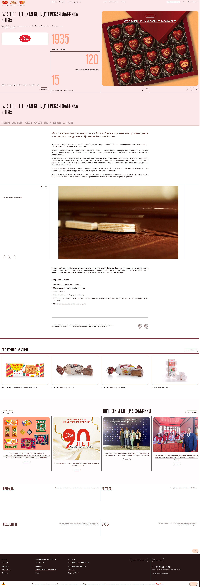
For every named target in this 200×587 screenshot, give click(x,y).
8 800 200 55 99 (161, 567)
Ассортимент (17, 122)
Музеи (37, 573)
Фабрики (111, 2)
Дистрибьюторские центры (79, 563)
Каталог (5, 559)
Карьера (38, 566)
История (47, 122)
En (184, 2)
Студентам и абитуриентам (45, 569)
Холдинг (105, 2)
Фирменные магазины (77, 566)
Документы (68, 122)
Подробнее (159, 584)
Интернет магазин (193, 2)
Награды (57, 122)
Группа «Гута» (73, 573)
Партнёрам (39, 563)
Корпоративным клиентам (45, 559)
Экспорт (71, 569)
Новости (117, 2)
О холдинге (6, 569)
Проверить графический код (160, 574)
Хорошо (193, 584)
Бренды (5, 563)
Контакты (123, 2)
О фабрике (6, 122)
